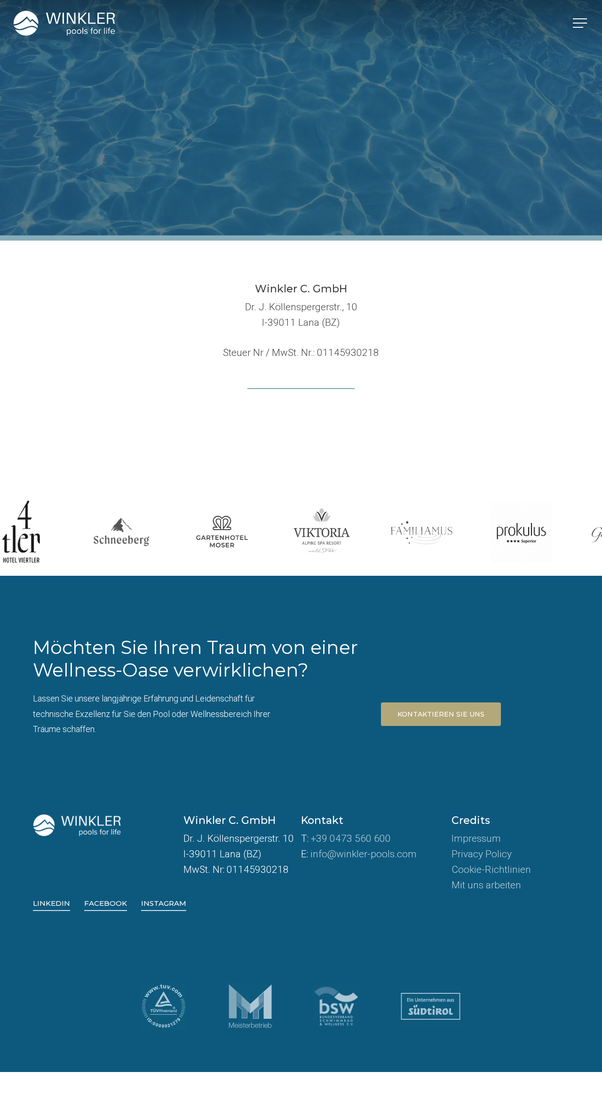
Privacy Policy (482, 854)
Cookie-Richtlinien (491, 869)
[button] (581, 23)
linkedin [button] (51, 903)
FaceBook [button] (105, 903)
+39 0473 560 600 (351, 838)
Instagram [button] (163, 903)
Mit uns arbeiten (486, 885)
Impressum (476, 838)
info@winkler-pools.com (363, 854)
